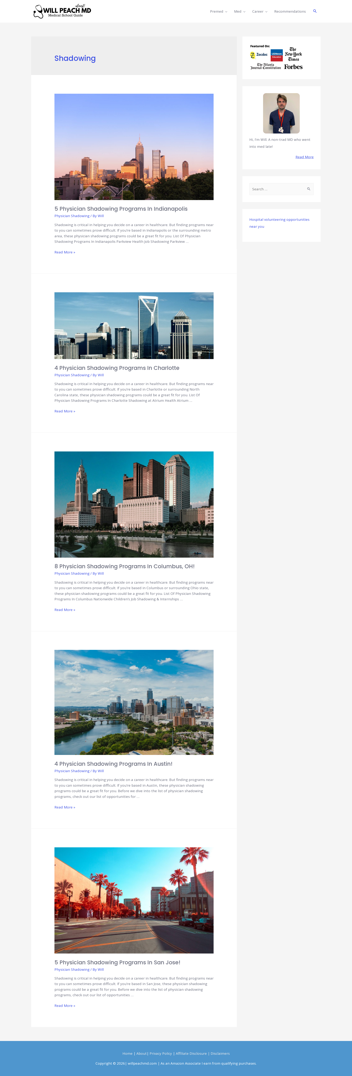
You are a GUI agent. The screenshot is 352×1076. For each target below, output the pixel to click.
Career (257, 11)
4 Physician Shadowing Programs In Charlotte (116, 368)
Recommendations (290, 11)
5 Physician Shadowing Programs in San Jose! (117, 962)
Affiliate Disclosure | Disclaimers (203, 1053)
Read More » (64, 252)
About (141, 1053)
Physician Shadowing (71, 215)
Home (127, 1053)
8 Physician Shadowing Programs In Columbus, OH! (124, 566)
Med (237, 11)
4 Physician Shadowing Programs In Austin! (113, 764)
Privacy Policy (161, 1053)
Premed (216, 11)
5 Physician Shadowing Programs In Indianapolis (121, 209)
